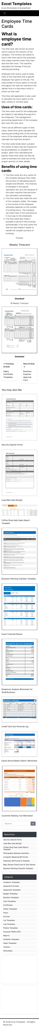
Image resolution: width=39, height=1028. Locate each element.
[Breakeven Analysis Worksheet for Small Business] (19, 662)
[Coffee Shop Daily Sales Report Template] (19, 510)
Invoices (6, 916)
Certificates (8, 905)
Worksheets (7, 951)
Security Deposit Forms (12, 445)
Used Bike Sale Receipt (12, 500)
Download (19, 298)
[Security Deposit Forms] (19, 417)
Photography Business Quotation (16, 853)
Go (33, 824)
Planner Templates (10, 928)
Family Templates (10, 909)
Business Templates (11, 897)
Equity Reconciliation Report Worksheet (19, 761)
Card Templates (9, 901)
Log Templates (9, 924)
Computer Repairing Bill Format (15, 857)
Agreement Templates (12, 890)
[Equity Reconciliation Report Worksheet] (19, 744)
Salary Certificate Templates (8, 374)
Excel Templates (17, 3)
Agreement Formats (11, 886)
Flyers (5, 913)
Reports (6, 935)
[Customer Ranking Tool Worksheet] (19, 788)
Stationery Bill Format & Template (16, 861)
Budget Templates (10, 894)
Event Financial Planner (12, 634)
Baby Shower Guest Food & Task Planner (19, 865)
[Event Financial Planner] (19, 606)
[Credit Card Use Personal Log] (19, 709)
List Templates (9, 920)
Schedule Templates (11, 939)
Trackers (6, 947)
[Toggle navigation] (4, 13)
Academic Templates (11, 882)
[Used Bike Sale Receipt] (19, 472)
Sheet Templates (9, 943)
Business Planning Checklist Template (19, 579)
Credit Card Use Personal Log (15, 726)
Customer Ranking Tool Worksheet (17, 815)
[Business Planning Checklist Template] (19, 551)
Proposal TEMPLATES (12, 932)
